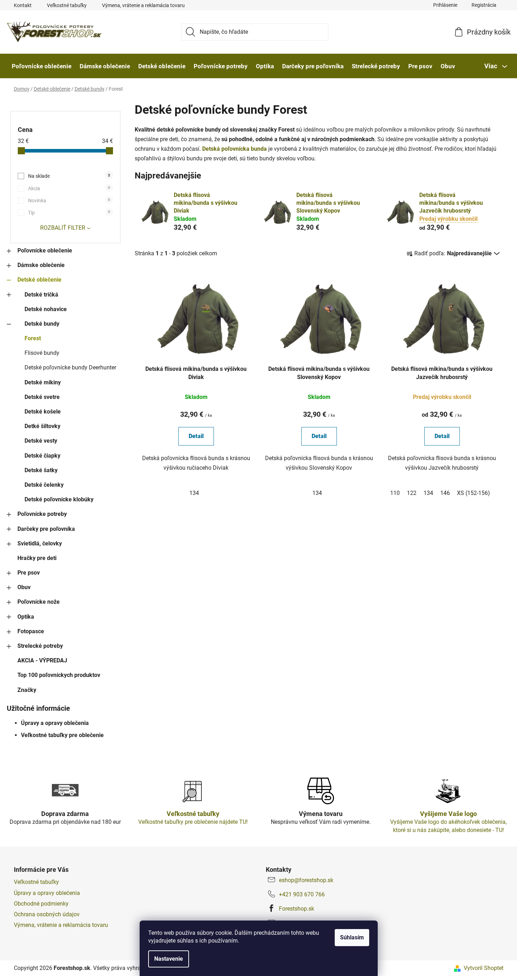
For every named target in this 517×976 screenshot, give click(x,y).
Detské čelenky (44, 484)
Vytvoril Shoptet (483, 968)
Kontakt (23, 5)
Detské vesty (41, 440)
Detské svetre (42, 397)
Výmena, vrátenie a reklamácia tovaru (143, 5)
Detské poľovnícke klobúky (59, 499)
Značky (26, 690)
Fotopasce (30, 631)
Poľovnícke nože (38, 601)
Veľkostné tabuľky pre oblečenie (62, 735)
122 (411, 493)
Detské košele (43, 411)
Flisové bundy (42, 353)
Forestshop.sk (296, 908)
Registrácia (484, 5)
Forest (33, 338)
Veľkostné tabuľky (67, 5)
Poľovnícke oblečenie (44, 250)
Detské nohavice (46, 309)
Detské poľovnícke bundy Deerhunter (70, 367)
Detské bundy (42, 323)
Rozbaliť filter (62, 227)
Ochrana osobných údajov (47, 914)
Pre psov (28, 572)
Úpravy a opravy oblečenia (55, 723)
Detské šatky (41, 470)
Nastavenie (168, 958)
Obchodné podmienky (41, 903)
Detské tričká (41, 294)
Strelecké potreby (40, 645)
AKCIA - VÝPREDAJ (42, 660)
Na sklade (69, 176)
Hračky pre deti (36, 558)
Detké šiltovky (42, 426)
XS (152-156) (473, 493)
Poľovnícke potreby (42, 514)
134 (194, 493)
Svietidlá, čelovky (39, 543)
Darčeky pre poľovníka (46, 529)
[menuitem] (42, 66)
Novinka (69, 200)
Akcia (69, 188)
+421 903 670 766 (302, 894)
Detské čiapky (42, 455)
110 (395, 493)
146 (445, 493)
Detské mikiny (43, 382)
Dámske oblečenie (41, 265)
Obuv (24, 587)
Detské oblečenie (39, 279)
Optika (25, 616)
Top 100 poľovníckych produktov (58, 675)
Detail (196, 436)
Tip (69, 212)
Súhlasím (352, 937)
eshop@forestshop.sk (306, 880)
